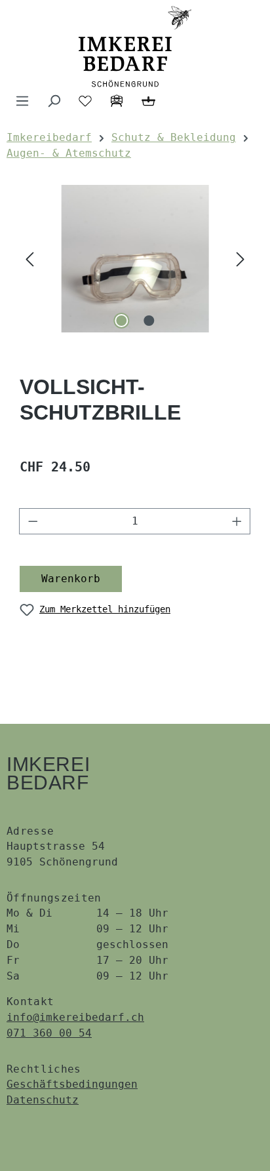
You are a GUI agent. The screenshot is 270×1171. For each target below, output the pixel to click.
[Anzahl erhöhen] (237, 521)
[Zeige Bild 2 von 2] (149, 320)
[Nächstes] (240, 258)
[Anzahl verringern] (33, 521)
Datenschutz (43, 1100)
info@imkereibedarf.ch (75, 1017)
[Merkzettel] (85, 101)
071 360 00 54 (49, 1033)
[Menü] (22, 101)
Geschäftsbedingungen (72, 1084)
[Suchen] (53, 101)
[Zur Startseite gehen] (135, 46)
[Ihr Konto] (116, 101)
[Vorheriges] (29, 258)
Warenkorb (70, 578)
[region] (135, 258)
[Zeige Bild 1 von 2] (121, 320)
